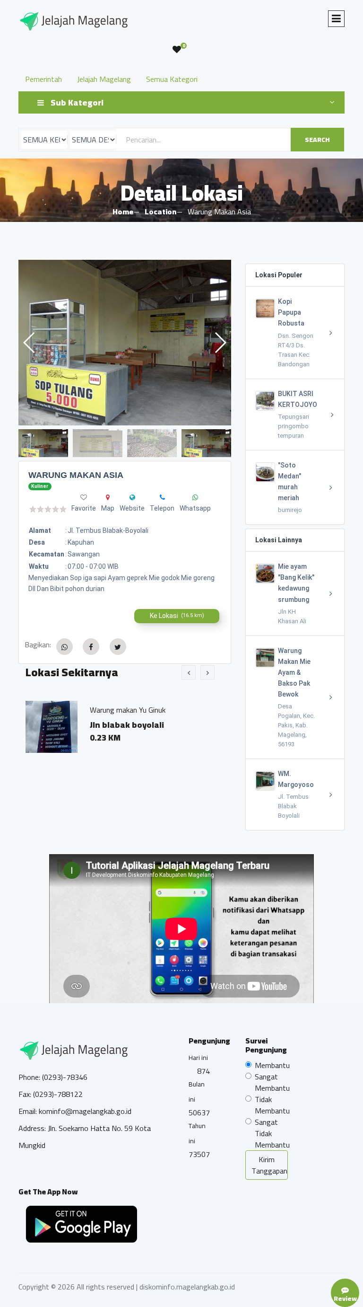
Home (122, 211)
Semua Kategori (172, 79)
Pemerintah (43, 79)
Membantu (272, 1065)
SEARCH (317, 139)
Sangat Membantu (272, 1082)
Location (160, 211)
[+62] (162, 497)
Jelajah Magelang (104, 79)
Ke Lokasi (177, 615)
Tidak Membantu (272, 1105)
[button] (220, 342)
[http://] (132, 497)
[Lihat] (124, 342)
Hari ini (198, 1057)
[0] (177, 50)
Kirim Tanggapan (269, 1165)
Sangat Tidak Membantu (272, 1133)
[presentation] (189, 672)
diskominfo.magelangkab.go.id (187, 1287)
